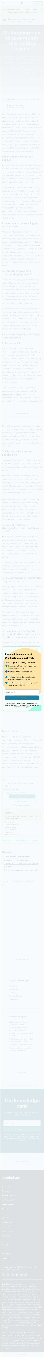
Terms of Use (21, 705)
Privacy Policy (32, 705)
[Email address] (22, 692)
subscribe (22, 698)
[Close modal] (36, 650)
